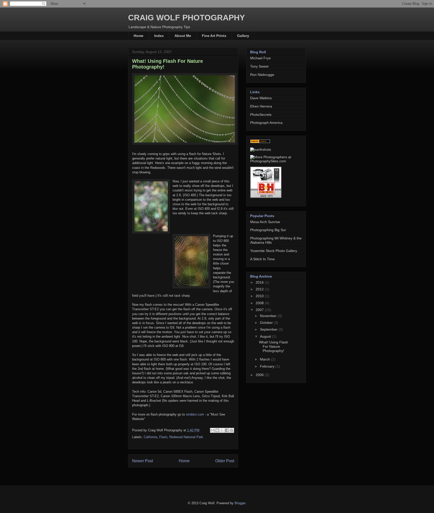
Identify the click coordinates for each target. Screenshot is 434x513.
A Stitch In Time (262, 259)
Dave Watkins (261, 98)
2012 (260, 289)
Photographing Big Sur (268, 230)
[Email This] (212, 430)
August (266, 336)
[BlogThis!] (217, 430)
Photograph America (266, 123)
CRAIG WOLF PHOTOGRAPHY (186, 17)
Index (159, 36)
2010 (260, 296)
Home (138, 36)
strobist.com (195, 414)
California (150, 437)
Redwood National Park (186, 437)
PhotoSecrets (261, 115)
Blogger (240, 503)
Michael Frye (260, 58)
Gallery (243, 36)
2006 (260, 375)
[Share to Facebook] (226, 430)
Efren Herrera (261, 106)
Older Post (224, 461)
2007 (260, 310)
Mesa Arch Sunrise (265, 222)
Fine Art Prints (214, 36)
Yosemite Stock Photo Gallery (273, 251)
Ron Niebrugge (262, 75)
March (265, 359)
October (267, 323)
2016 (260, 282)
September (269, 329)
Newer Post (142, 461)
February (268, 366)
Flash (163, 437)
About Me (183, 36)
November (269, 316)
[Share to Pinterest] (231, 430)
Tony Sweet (259, 66)
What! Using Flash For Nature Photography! (273, 346)
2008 (260, 303)
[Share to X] (222, 430)
